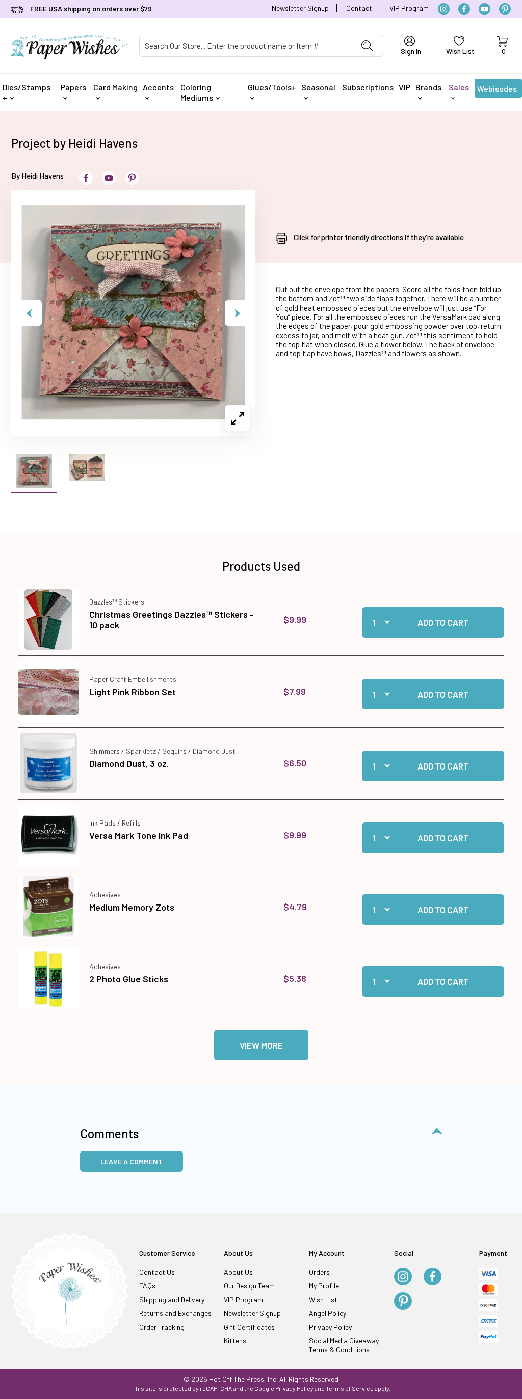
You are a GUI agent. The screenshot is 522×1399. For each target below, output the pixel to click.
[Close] (439, 535)
